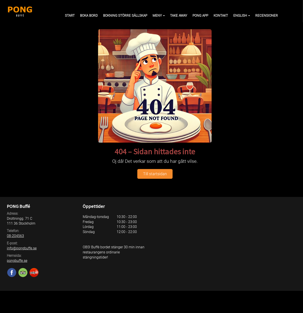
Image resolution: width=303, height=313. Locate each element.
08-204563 (15, 236)
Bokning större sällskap (125, 15)
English (240, 15)
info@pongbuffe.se (22, 248)
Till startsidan (155, 173)
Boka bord (89, 15)
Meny (157, 15)
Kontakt (221, 15)
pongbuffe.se (17, 261)
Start (70, 15)
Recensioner (266, 15)
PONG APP (200, 15)
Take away (178, 15)
